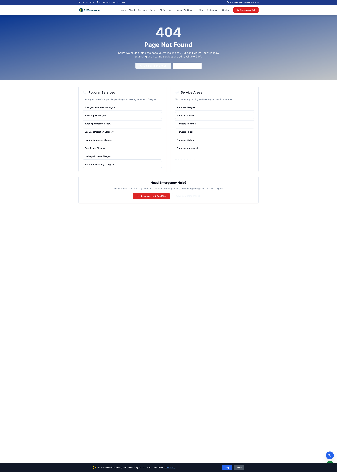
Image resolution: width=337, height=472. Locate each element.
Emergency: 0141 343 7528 (153, 196)
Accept (227, 467)
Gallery (153, 10)
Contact (226, 10)
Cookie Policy (169, 467)
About (132, 10)
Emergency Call (247, 10)
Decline (239, 467)
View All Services (186, 159)
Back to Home (189, 65)
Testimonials (213, 10)
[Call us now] (330, 455)
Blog (201, 10)
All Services (165, 10)
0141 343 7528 (87, 2)
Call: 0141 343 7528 (155, 65)
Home (123, 10)
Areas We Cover (185, 10)
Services (142, 10)
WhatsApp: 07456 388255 (188, 196)
